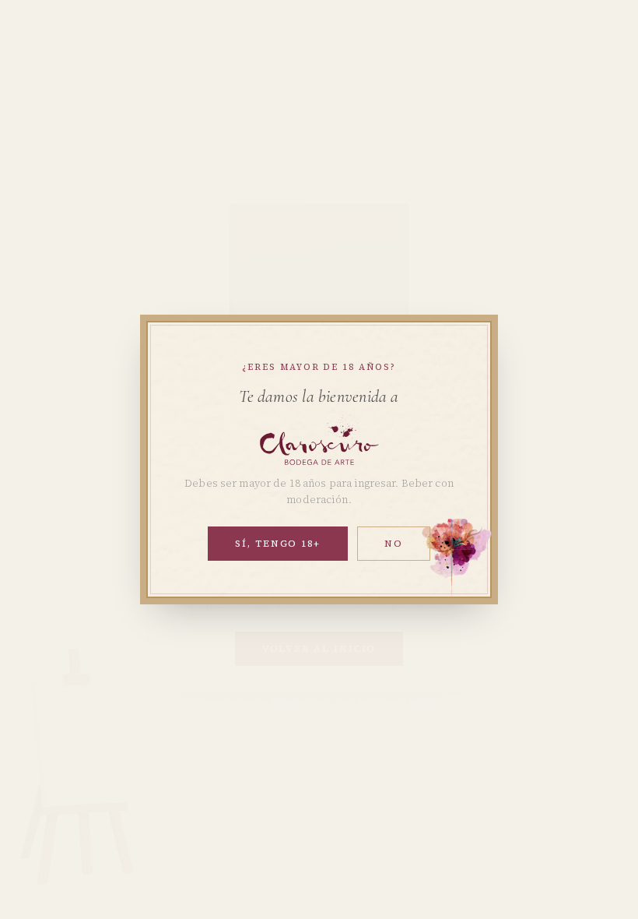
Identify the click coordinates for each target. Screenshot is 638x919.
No (393, 543)
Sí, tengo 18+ (278, 543)
